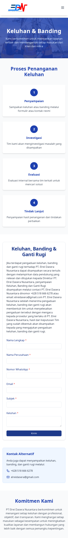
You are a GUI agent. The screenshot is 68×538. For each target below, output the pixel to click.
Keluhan (12, 413)
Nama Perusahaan (18, 355)
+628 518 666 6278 (42, 293)
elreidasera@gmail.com (28, 297)
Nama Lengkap (16, 340)
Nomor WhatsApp (18, 369)
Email (10, 384)
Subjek (11, 398)
